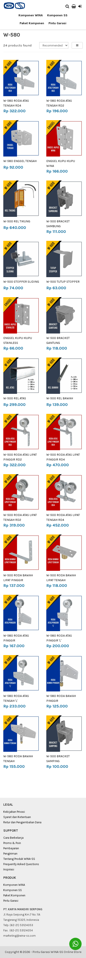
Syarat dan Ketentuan (17, 817)
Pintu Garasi (57, 23)
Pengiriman (10, 853)
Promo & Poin (12, 843)
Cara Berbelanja (13, 837)
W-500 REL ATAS (14, 398)
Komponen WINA (31, 15)
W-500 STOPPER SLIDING (21, 282)
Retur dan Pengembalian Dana (22, 822)
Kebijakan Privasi (14, 811)
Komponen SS (57, 15)
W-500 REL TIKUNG (16, 221)
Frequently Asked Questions (21, 864)
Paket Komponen (32, 23)
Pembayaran (11, 848)
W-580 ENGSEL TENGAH (20, 161)
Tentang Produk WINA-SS (19, 858)
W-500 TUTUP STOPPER (63, 282)
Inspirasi (8, 869)
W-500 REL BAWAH (59, 398)
